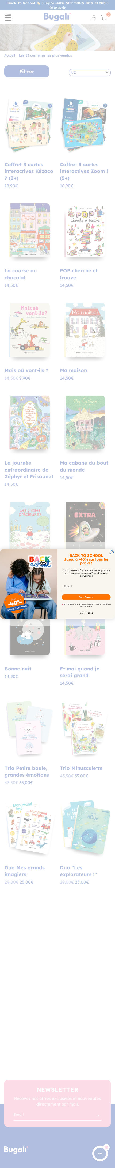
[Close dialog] (111, 552)
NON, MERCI (86, 613)
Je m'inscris (86, 597)
